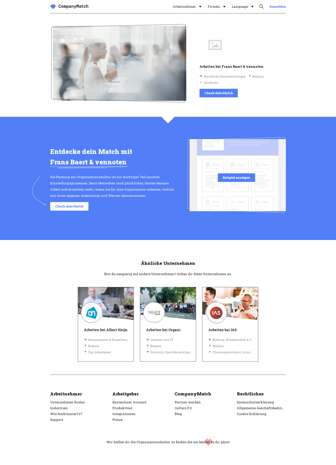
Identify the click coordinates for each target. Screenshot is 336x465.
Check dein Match (219, 93)
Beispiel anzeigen (236, 177)
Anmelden (278, 6)
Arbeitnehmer (184, 6)
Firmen (214, 6)
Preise (117, 419)
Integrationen (124, 414)
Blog (178, 414)
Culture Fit (183, 408)
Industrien (59, 408)
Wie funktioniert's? (66, 414)
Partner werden (188, 402)
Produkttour (122, 408)
